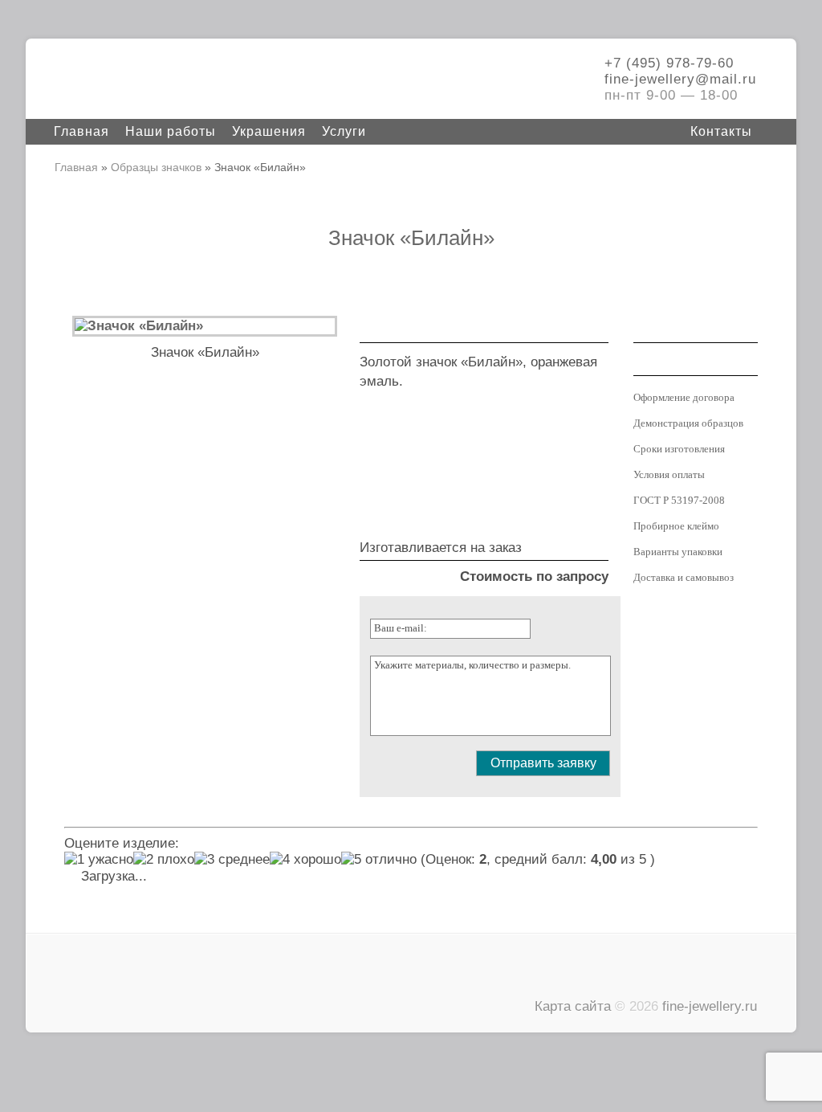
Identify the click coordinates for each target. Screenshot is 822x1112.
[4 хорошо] (305, 860)
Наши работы (170, 131)
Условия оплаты (669, 474)
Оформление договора (684, 397)
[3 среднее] (232, 860)
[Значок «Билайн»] (139, 325)
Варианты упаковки (677, 552)
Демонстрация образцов (688, 423)
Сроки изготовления (679, 449)
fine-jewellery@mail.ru (680, 79)
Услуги (344, 131)
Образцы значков (156, 167)
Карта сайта (573, 1006)
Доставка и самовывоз (683, 577)
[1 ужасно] (98, 860)
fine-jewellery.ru (709, 1006)
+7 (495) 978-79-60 (669, 63)
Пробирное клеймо (676, 526)
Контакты (721, 131)
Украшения (269, 131)
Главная (81, 131)
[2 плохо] (163, 860)
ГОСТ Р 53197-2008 (679, 500)
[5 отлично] (379, 860)
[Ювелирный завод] (170, 79)
